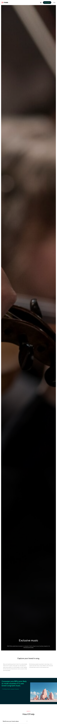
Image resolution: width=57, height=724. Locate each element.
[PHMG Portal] (40, 2)
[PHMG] (5, 2)
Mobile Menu (54, 2)
